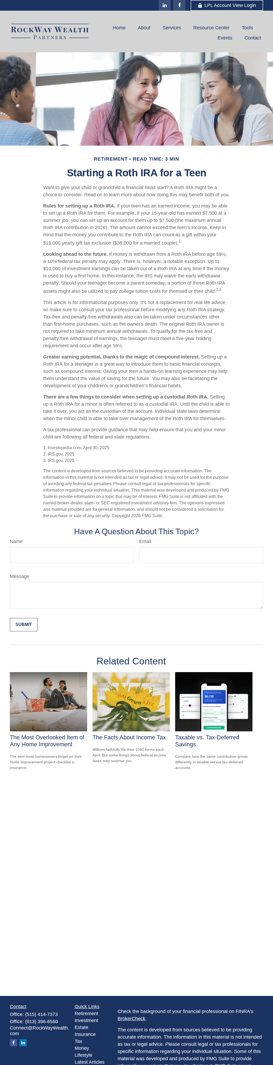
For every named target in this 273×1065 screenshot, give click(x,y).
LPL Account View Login (230, 5)
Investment (86, 1020)
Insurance (85, 1034)
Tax (78, 1041)
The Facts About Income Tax (129, 737)
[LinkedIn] (165, 5)
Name (16, 541)
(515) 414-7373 (41, 1014)
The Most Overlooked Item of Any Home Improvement (47, 741)
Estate (81, 1027)
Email (145, 541)
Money (82, 1048)
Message (19, 576)
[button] (119, 28)
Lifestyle (83, 1055)
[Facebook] (179, 5)
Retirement (86, 1013)
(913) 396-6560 (41, 1021)
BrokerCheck (131, 1018)
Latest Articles (90, 1062)
